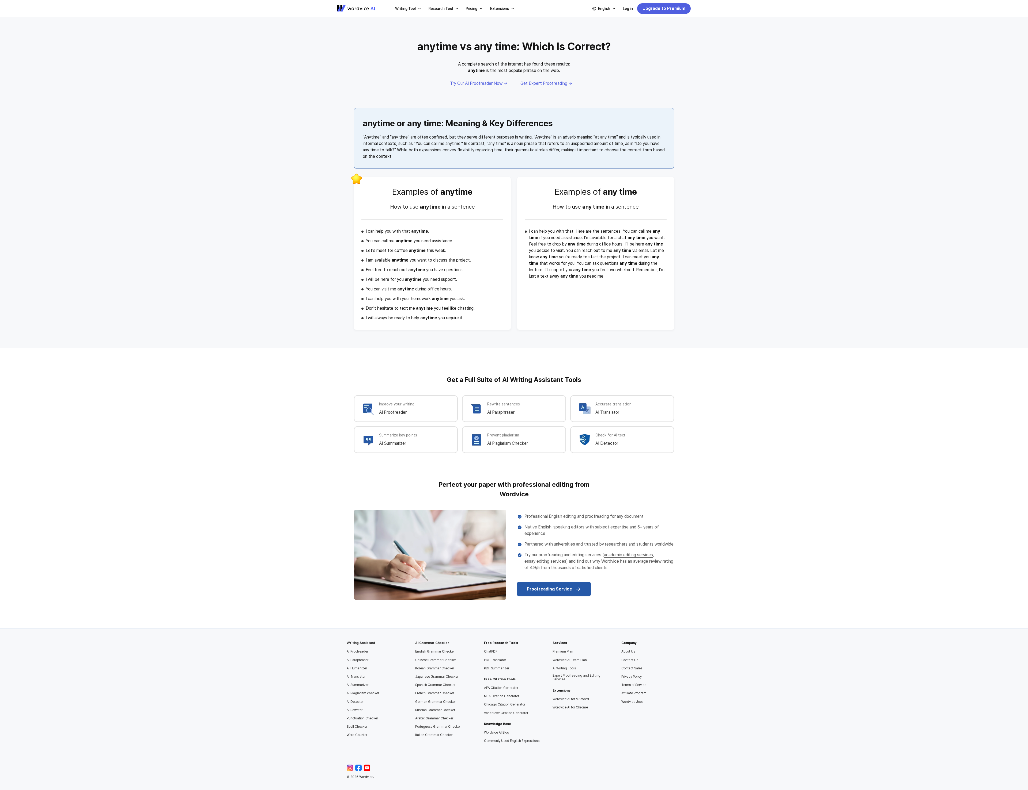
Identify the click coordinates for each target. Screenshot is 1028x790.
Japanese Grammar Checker (436, 676)
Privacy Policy (631, 676)
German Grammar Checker (435, 702)
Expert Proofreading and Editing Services (576, 677)
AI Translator (607, 412)
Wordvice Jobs (632, 702)
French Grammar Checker (434, 693)
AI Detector (606, 443)
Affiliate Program (634, 693)
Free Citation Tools (500, 679)
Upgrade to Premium (663, 8)
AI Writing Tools (564, 668)
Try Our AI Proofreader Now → (479, 83)
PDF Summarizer (496, 668)
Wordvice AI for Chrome (570, 707)
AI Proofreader (393, 412)
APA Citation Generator (501, 688)
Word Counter (357, 735)
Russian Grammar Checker (435, 710)
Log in (628, 8)
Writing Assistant (361, 643)
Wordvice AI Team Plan (570, 660)
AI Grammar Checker (432, 643)
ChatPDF (490, 651)
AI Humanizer (357, 668)
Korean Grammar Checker (434, 668)
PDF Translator (495, 660)
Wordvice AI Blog (496, 732)
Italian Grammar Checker (434, 735)
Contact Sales (631, 668)
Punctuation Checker (362, 718)
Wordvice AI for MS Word (571, 699)
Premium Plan (563, 651)
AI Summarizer (392, 443)
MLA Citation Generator (501, 696)
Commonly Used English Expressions (511, 741)
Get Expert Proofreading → (546, 83)
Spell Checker (357, 726)
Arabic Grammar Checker (434, 718)
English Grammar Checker (435, 651)
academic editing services (628, 554)
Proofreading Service (549, 589)
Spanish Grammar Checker (435, 685)
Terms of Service (633, 685)
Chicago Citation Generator (504, 704)
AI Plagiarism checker (363, 693)
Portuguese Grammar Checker (438, 726)
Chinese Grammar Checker (435, 660)
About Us (628, 651)
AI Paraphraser (501, 412)
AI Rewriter (354, 710)
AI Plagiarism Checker (507, 443)
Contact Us (629, 660)
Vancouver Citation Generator (506, 713)
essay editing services (545, 561)
